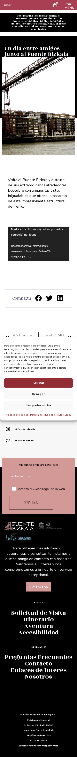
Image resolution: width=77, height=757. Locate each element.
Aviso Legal (64, 414)
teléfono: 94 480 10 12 (39, 735)
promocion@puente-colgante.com (38, 745)
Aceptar (38, 383)
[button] (38, 298)
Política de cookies (17, 414)
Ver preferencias (38, 405)
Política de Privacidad (42, 414)
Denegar (38, 394)
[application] (38, 244)
